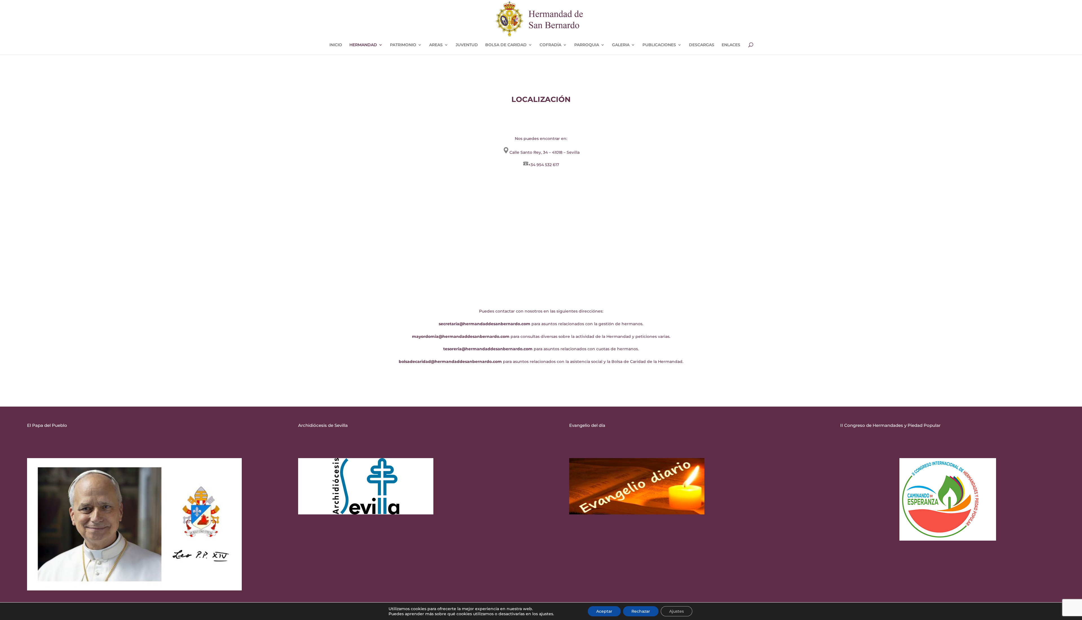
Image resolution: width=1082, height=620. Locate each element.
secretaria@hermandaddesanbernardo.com (484, 323)
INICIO (335, 45)
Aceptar (604, 611)
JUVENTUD (467, 45)
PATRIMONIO (403, 45)
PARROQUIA (586, 45)
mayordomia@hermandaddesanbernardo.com (460, 336)
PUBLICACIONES (659, 45)
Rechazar (640, 611)
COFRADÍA (550, 45)
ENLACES (731, 45)
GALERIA (620, 45)
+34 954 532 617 (543, 164)
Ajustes (676, 611)
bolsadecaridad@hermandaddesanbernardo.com (450, 361)
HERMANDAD (363, 45)
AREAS (436, 45)
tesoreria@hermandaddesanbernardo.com (488, 348)
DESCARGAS (701, 45)
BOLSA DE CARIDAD (506, 45)
